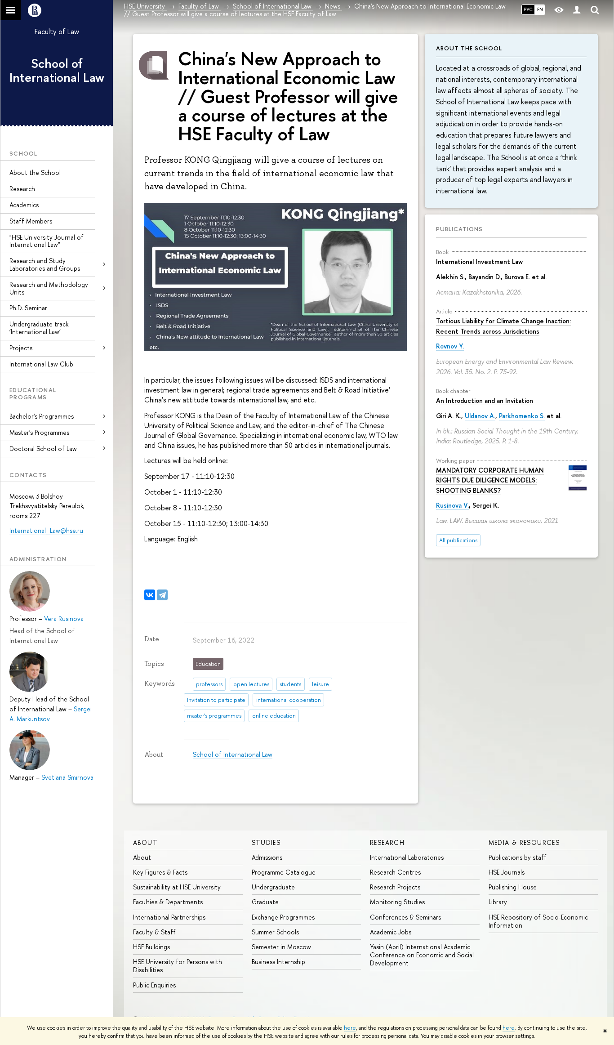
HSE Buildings (151, 946)
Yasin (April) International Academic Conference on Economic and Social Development (422, 954)
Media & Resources (524, 842)
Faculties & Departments (168, 902)
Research (22, 188)
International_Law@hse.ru (46, 530)
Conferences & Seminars (405, 917)
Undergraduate (273, 887)
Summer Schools (275, 932)
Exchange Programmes (283, 917)
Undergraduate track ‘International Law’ (38, 328)
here (350, 1028)
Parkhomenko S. (522, 415)
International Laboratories (407, 857)
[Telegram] (162, 594)
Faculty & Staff (154, 932)
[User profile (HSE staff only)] (576, 10)
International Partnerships (169, 917)
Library (498, 902)
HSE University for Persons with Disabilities (177, 965)
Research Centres (395, 872)
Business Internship (278, 961)
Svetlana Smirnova (67, 777)
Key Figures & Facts (160, 872)
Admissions (267, 857)
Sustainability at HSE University (177, 887)
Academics (24, 205)
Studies (266, 842)
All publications (458, 540)
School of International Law (56, 70)
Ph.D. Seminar (28, 308)
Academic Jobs (390, 932)
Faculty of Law (57, 31)
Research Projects (395, 887)
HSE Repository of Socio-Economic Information (538, 921)
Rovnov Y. (450, 346)
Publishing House (513, 887)
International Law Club (41, 364)
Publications (459, 229)
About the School (35, 172)
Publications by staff (518, 857)
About (145, 842)
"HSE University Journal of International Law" (46, 241)
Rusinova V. (452, 505)
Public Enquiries (154, 985)
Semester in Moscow (281, 946)
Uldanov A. (480, 415)
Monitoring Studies (397, 902)
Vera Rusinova (64, 618)
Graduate (265, 902)
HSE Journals (507, 872)
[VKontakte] (149, 594)
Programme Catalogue (284, 872)
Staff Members (30, 221)
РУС (528, 9)
